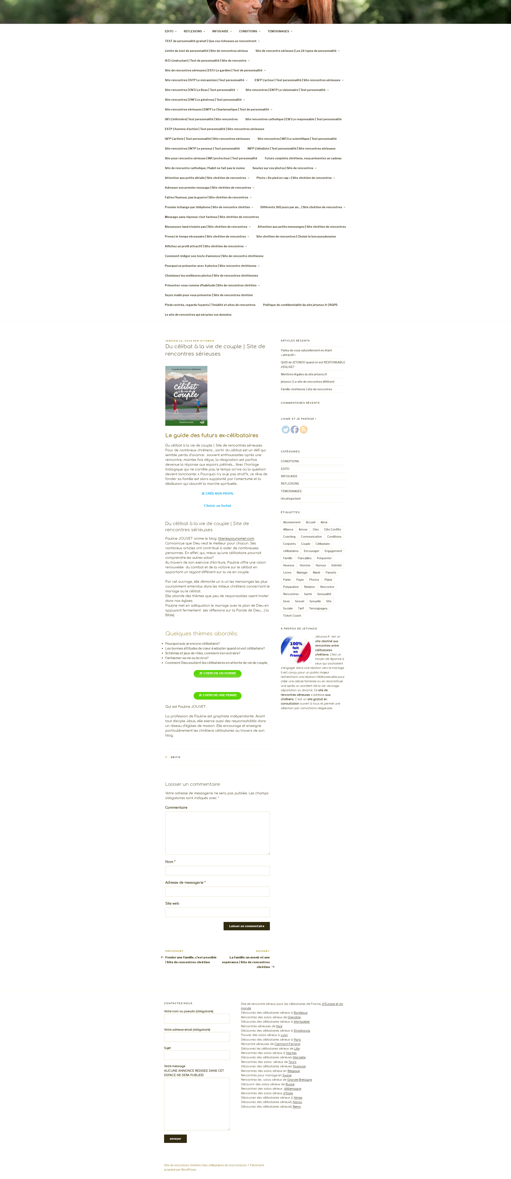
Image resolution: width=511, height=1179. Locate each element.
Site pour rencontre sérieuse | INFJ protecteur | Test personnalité (211, 158)
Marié (316, 572)
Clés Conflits (332, 529)
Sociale (288, 608)
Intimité (336, 565)
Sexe (286, 601)
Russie (289, 1084)
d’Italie (288, 1093)
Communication (311, 536)
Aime (324, 522)
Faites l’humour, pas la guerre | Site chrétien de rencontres (206, 197)
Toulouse (299, 1066)
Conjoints (289, 543)
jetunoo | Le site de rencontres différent (308, 381)
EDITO (169, 31)
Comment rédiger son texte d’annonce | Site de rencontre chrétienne (214, 256)
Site (329, 601)
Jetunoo (207, 340)
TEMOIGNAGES (278, 31)
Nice (279, 1026)
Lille (297, 1048)
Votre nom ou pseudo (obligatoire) (188, 1011)
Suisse (286, 1075)
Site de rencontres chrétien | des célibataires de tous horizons (205, 1165)
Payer (300, 579)
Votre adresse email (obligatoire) (187, 1029)
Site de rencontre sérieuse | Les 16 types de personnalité (296, 50)
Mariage (302, 572)
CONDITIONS (248, 31)
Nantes (291, 1053)
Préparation (291, 587)
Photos (314, 579)
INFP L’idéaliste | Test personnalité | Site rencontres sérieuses (292, 148)
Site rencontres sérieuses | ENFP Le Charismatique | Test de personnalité (217, 109)
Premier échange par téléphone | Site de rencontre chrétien (207, 207)
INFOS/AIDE (220, 31)
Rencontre (327, 587)
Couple (305, 543)
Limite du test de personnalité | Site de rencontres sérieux (206, 50)
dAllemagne (292, 1088)
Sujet (167, 1048)
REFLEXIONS (193, 31)
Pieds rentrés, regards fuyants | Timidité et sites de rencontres (210, 305)
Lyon (284, 1035)
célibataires (291, 551)
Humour (321, 565)
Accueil (310, 522)
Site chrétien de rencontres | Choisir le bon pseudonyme (296, 236)
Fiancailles (305, 558)
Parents (331, 572)
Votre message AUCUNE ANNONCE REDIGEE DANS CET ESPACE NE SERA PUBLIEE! (194, 1071)
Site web (172, 903)
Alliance (288, 529)
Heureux (288, 565)
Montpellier (302, 1021)
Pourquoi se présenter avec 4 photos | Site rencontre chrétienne (210, 265)
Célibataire (323, 543)
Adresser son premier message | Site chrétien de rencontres (208, 187)
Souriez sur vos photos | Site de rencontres (283, 168)
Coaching (289, 536)
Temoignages (318, 608)
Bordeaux (301, 1012)
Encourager (311, 551)
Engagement (333, 551)
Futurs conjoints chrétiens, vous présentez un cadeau (303, 158)
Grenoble (294, 1017)
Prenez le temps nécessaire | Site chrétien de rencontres (205, 236)
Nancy (297, 1102)
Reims (297, 1106)
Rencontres (291, 594)
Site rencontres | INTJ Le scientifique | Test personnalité (297, 138)
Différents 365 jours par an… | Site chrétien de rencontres (301, 207)
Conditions (334, 536)
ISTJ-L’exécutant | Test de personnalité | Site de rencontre (206, 60)
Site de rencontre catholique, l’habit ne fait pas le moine (205, 168)
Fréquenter (324, 558)
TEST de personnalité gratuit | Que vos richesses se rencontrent (210, 41)
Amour (303, 529)
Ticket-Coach (292, 615)
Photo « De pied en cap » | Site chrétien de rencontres (294, 177)
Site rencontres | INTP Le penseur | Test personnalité (202, 148)
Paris (297, 1039)
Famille (287, 558)
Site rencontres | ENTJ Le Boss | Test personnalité (200, 90)
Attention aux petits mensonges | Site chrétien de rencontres (302, 226)
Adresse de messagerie (185, 882)
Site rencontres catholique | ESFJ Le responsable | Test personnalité (293, 119)
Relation (309, 587)
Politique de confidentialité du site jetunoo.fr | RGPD (300, 305)
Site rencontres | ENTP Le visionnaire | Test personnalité (286, 90)
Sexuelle (315, 601)
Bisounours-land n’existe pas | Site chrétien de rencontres (206, 226)
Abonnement (292, 522)
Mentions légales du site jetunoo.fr (304, 374)
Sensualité (324, 594)
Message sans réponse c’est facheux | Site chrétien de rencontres (212, 217)
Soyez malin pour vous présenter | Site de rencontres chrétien (209, 295)
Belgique (293, 1071)
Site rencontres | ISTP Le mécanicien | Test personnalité (204, 80)
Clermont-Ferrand (287, 1044)
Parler (287, 579)
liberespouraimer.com (236, 538)
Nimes (298, 1097)
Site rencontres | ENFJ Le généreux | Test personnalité (203, 99)
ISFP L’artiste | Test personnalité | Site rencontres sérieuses (207, 138)
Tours (292, 1062)
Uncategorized (290, 498)
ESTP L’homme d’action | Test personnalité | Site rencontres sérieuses (214, 129)
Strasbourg (302, 1030)
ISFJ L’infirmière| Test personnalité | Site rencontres (201, 119)
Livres (287, 572)
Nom (170, 862)
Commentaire (176, 807)
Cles (316, 529)
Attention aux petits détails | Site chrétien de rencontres (205, 177)
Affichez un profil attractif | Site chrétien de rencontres (204, 246)
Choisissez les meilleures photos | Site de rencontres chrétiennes (211, 275)
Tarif (301, 608)
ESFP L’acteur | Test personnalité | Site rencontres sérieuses (297, 80)
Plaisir (328, 579)
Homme (305, 565)
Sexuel (299, 601)
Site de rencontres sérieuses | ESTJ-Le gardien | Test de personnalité (213, 70)
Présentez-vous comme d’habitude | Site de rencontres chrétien (210, 285)
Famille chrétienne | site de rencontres (306, 389)
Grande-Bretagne (299, 1079)
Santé (308, 594)
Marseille (299, 1057)
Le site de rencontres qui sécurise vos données (198, 314)
